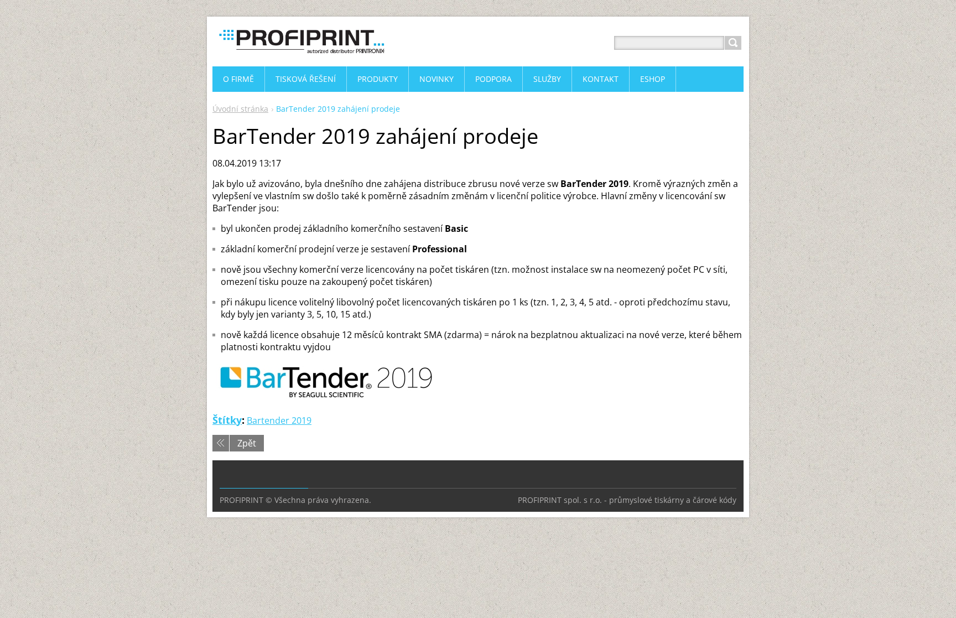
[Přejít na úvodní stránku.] (300, 56)
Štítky (227, 420)
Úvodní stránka (240, 108)
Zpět (246, 443)
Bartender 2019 (279, 420)
